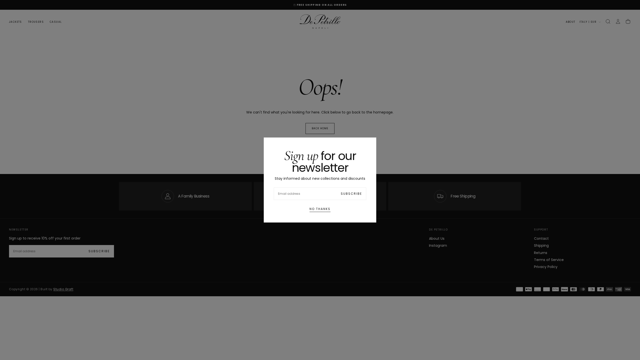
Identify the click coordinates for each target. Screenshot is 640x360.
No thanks (320, 209)
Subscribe (351, 194)
